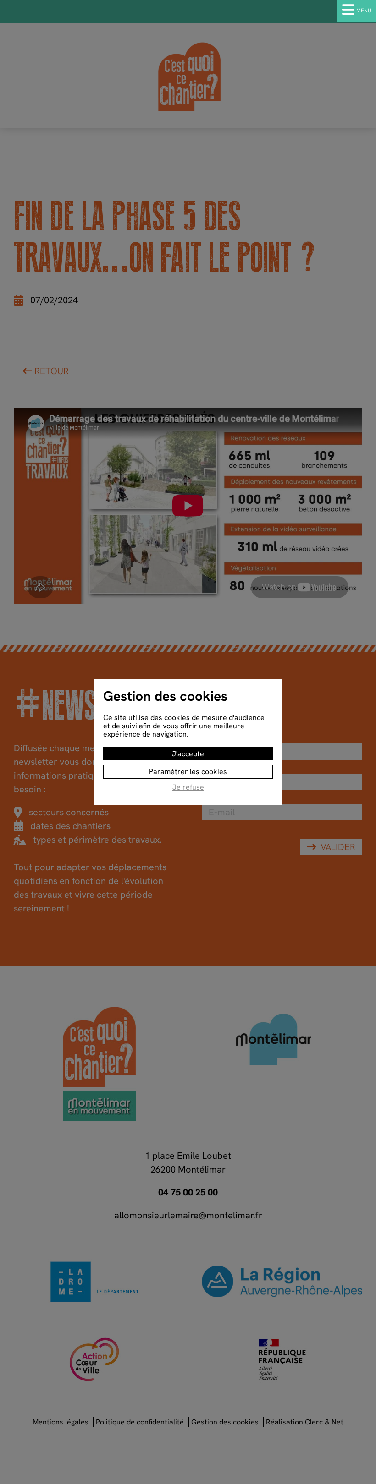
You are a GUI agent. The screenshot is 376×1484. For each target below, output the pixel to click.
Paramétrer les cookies (188, 771)
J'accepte (188, 753)
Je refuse (188, 787)
